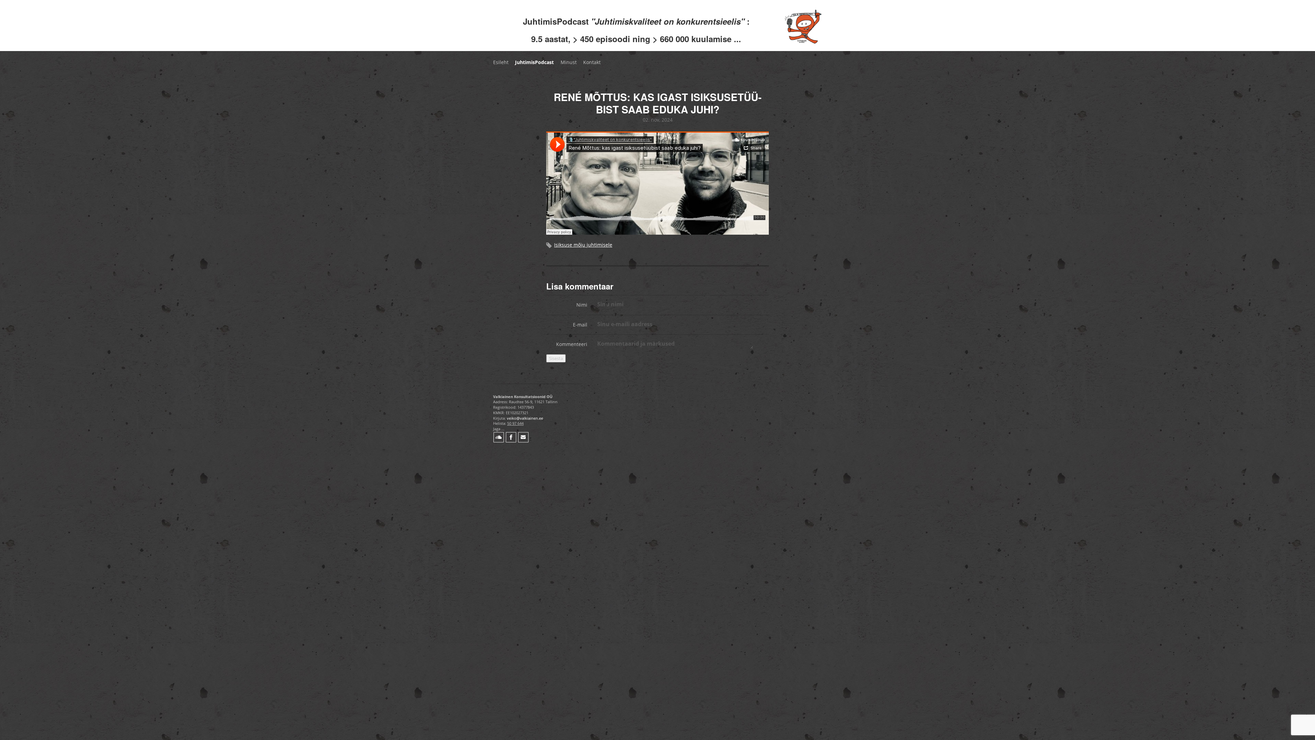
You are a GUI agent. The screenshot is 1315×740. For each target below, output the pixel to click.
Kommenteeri (571, 344)
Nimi (581, 304)
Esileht (501, 62)
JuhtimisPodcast (534, 62)
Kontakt (592, 62)
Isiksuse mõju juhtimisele (583, 245)
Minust (569, 62)
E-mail (580, 324)
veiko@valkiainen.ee (525, 418)
